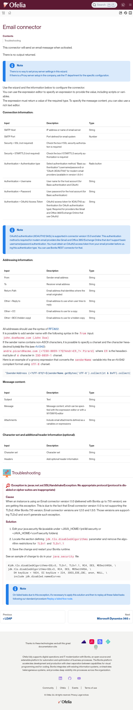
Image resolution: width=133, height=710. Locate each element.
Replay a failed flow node (59, 598)
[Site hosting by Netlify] (108, 643)
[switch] (123, 5)
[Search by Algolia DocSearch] (100, 643)
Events (75, 688)
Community (48, 688)
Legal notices (83, 695)
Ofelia (63, 688)
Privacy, (74, 695)
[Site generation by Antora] (83, 643)
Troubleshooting (13, 40)
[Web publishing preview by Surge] (96, 649)
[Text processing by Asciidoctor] (92, 643)
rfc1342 (39, 346)
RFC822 (53, 329)
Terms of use (91, 688)
